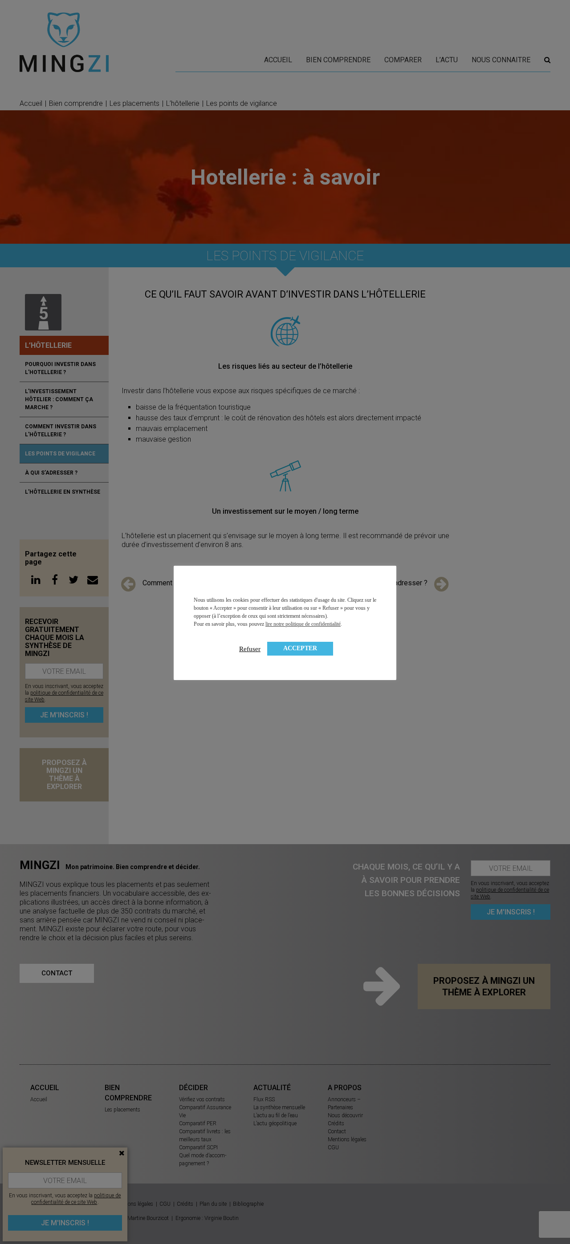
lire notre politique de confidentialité (303, 624)
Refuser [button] (250, 648)
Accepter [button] (300, 648)
